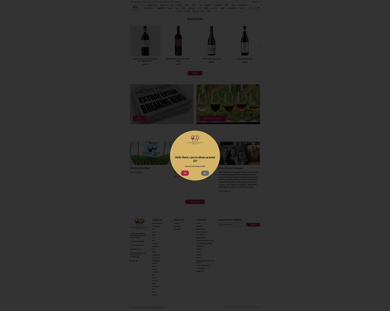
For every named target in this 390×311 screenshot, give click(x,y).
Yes (185, 173)
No (205, 173)
